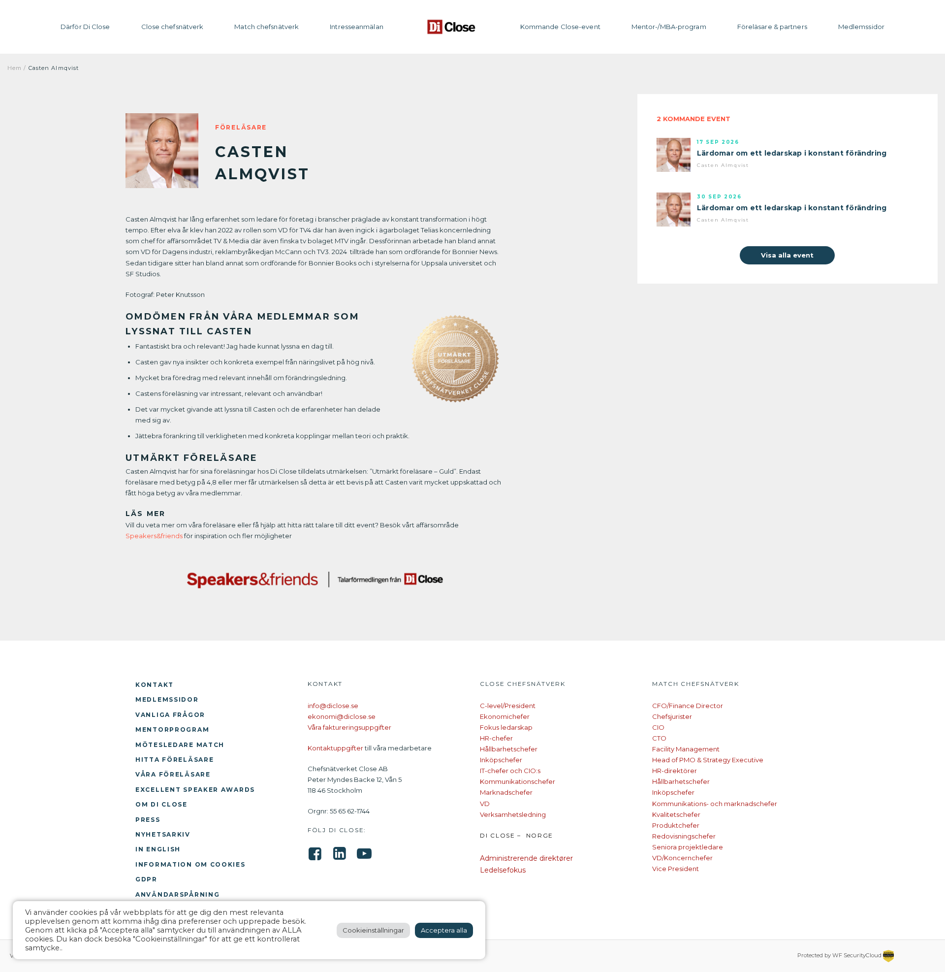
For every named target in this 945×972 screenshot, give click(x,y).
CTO (659, 738)
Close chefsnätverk (172, 27)
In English (158, 849)
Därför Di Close (85, 27)
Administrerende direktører (526, 858)
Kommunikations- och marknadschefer (714, 804)
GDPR (146, 879)
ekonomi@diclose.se (342, 716)
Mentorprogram (172, 729)
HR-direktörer (674, 771)
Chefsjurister (672, 716)
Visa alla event (787, 255)
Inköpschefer (501, 760)
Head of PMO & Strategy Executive (707, 760)
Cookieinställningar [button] (373, 930)
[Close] (452, 26)
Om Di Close (161, 804)
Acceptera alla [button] (444, 930)
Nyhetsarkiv (162, 834)
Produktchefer (675, 825)
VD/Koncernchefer (682, 858)
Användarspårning (177, 894)
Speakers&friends (154, 536)
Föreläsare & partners (772, 27)
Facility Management (686, 749)
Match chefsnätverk (266, 27)
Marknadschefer (506, 792)
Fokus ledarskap (506, 727)
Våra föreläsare (173, 774)
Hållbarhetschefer (508, 749)
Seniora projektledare (687, 847)
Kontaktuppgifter (335, 748)
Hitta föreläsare (174, 759)
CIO (658, 727)
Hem (14, 68)
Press (147, 819)
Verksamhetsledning (513, 814)
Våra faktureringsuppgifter (349, 727)
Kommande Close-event (560, 27)
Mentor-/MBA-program (668, 27)
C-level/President (508, 706)
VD (485, 804)
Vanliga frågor (170, 714)
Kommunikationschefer (517, 781)
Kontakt (154, 684)
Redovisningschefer (684, 836)
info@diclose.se (333, 706)
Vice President (675, 869)
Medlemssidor (861, 27)
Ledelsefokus (503, 870)
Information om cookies (190, 864)
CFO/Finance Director (687, 706)
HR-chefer (496, 738)
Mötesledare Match (179, 744)
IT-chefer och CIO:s (510, 771)
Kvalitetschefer (676, 814)
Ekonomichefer (505, 716)
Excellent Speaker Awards (195, 789)
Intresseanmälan (356, 27)
